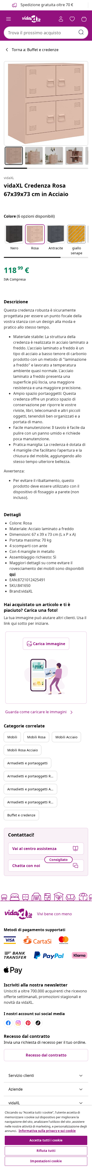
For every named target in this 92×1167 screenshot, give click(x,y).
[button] (14, 240)
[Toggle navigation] (8, 19)
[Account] (61, 19)
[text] (16, 271)
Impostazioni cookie (46, 1161)
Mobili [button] (12, 737)
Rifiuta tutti (46, 1151)
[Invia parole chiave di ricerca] (81, 32)
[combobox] (46, 32)
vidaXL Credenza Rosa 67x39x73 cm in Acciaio (36, 189)
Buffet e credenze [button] (21, 815)
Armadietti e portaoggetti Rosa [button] (31, 776)
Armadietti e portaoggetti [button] (27, 763)
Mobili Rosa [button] (36, 737)
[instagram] (18, 1023)
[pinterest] (28, 1023)
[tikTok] (38, 1023)
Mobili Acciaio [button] (66, 737)
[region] (46, 1136)
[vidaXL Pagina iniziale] (31, 18)
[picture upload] (46, 677)
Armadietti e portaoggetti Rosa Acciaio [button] (32, 802)
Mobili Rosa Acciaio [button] (22, 750)
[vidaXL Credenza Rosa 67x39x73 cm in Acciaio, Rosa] (46, 103)
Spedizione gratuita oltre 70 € (46, 4)
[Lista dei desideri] (72, 19)
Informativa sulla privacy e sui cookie (47, 1131)
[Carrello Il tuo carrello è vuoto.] (84, 19)
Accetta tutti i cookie (46, 1140)
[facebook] (8, 1023)
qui (12, 574)
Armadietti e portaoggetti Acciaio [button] (32, 789)
